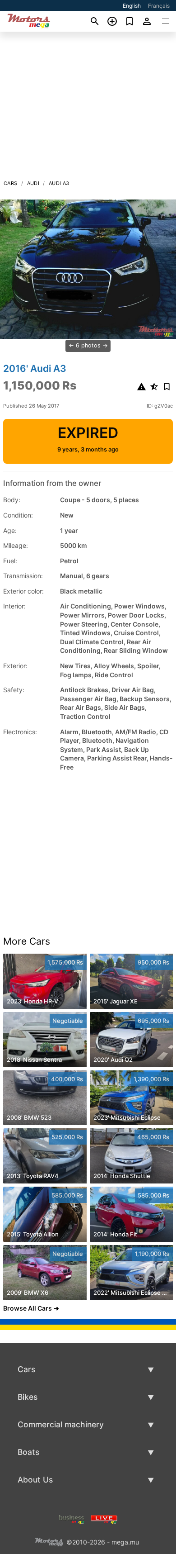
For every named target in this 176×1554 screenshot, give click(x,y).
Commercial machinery (61, 1424)
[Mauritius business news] (71, 1518)
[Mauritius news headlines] (104, 1518)
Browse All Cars (27, 1308)
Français (159, 5)
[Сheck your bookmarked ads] (130, 21)
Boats (28, 1452)
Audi (33, 183)
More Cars (26, 941)
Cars (11, 183)
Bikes (27, 1397)
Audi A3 (59, 183)
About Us (35, 1479)
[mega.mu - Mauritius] (48, 1541)
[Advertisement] (88, 108)
